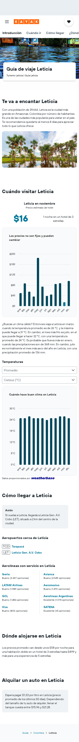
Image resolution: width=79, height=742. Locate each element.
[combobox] (39, 370)
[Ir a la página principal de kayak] (26, 21)
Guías (25, 732)
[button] (6, 21)
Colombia (38, 732)
